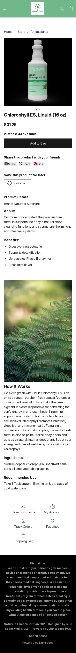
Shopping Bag (23, 541)
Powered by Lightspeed (38, 642)
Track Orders (23, 526)
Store (21, 32)
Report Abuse (38, 635)
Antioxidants (39, 32)
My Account (52, 512)
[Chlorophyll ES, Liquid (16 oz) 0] (38, 72)
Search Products (23, 512)
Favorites (52, 526)
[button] (38, 8)
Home (8, 32)
